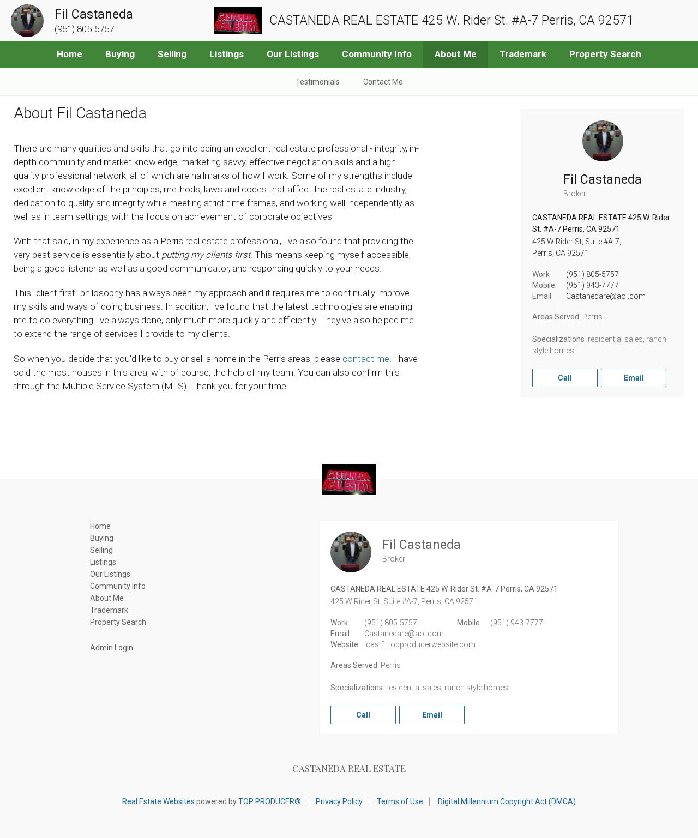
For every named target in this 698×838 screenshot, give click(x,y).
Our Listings (293, 54)
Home (69, 54)
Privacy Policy (339, 801)
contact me (365, 358)
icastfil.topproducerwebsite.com (420, 644)
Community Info (377, 54)
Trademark (523, 54)
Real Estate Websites (158, 801)
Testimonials (318, 81)
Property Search (605, 54)
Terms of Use (400, 801)
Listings (226, 54)
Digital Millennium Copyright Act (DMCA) (507, 801)
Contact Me (383, 81)
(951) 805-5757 (592, 274)
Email (634, 377)
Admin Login (111, 647)
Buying (120, 54)
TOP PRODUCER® (269, 801)
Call (565, 377)
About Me (456, 54)
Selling (172, 54)
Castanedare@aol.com (606, 296)
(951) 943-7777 (592, 285)
